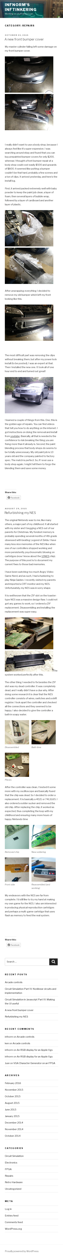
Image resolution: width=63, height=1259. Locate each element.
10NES (45, 556)
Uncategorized (13, 1188)
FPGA (8, 1169)
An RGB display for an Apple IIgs (35, 1050)
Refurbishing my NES (20, 513)
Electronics (11, 1162)
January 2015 (12, 1116)
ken (7, 1043)
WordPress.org (13, 1228)
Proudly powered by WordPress (22, 1251)
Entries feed (11, 1215)
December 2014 (14, 1122)
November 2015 (14, 1089)
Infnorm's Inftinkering (21, 7)
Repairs (9, 1175)
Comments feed (14, 1222)
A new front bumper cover (24, 39)
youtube (15, 436)
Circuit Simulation (14, 1156)
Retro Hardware (14, 1182)
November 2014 (14, 1129)
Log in (8, 1209)
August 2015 (12, 1103)
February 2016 (13, 1083)
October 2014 (13, 1135)
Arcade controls (13, 982)
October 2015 (13, 1096)
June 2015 (10, 1109)
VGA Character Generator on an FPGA (34, 1063)
